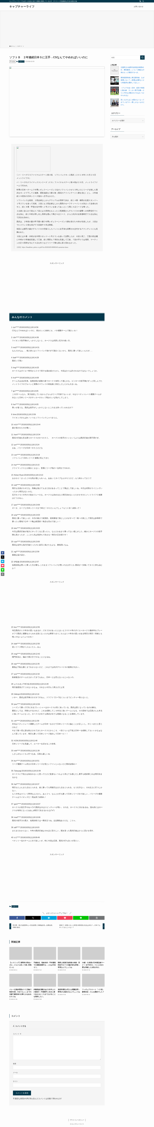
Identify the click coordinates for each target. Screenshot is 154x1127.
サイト (15, 1081)
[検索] (143, 1)
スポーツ (21, 61)
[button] (17, 918)
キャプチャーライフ (22, 6)
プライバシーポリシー (77, 1120)
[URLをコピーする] (97, 918)
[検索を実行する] (142, 57)
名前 (14, 1064)
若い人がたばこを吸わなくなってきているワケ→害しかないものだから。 (132, 102)
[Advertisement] (77, 28)
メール (15, 1072)
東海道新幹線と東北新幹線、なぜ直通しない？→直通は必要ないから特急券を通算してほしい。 (132, 80)
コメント (17, 1034)
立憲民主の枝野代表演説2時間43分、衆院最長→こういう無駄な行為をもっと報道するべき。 (132, 69)
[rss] (140, 1)
